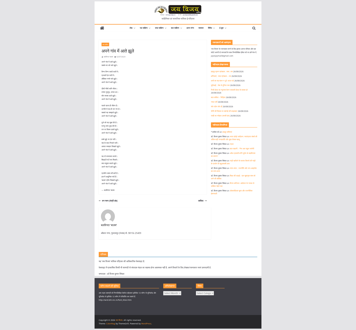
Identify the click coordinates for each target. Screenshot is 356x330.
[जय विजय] (102, 28)
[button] (133, 28)
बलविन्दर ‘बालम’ (108, 57)
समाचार (201, 28)
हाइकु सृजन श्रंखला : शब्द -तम (222, 71)
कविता (200, 200)
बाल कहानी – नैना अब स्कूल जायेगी (242, 148)
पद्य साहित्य (144, 28)
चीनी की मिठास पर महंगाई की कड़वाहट (224, 111)
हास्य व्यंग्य (190, 28)
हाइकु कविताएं (227, 132)
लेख (131, 28)
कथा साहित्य (159, 28)
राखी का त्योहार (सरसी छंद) (220, 115)
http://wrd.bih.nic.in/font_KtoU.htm (115, 300)
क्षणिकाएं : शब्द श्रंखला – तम (221, 76)
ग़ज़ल (231, 144)
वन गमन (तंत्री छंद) (110, 200)
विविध (210, 28)
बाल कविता (105, 44)
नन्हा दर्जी (214, 102)
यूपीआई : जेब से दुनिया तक (220, 85)
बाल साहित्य (175, 28)
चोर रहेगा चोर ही (216, 106)
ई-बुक (221, 28)
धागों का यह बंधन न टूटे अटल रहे (222, 80)
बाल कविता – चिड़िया (218, 97)
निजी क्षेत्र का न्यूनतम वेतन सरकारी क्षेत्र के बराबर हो (229, 89)
